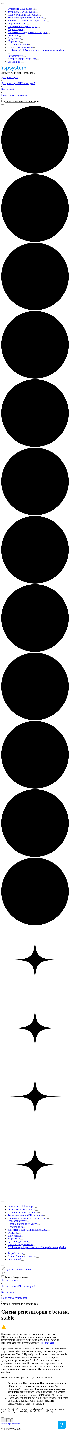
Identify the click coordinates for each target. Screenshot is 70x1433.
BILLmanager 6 (47, 1342)
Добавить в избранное (18, 1269)
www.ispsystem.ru (10, 1423)
